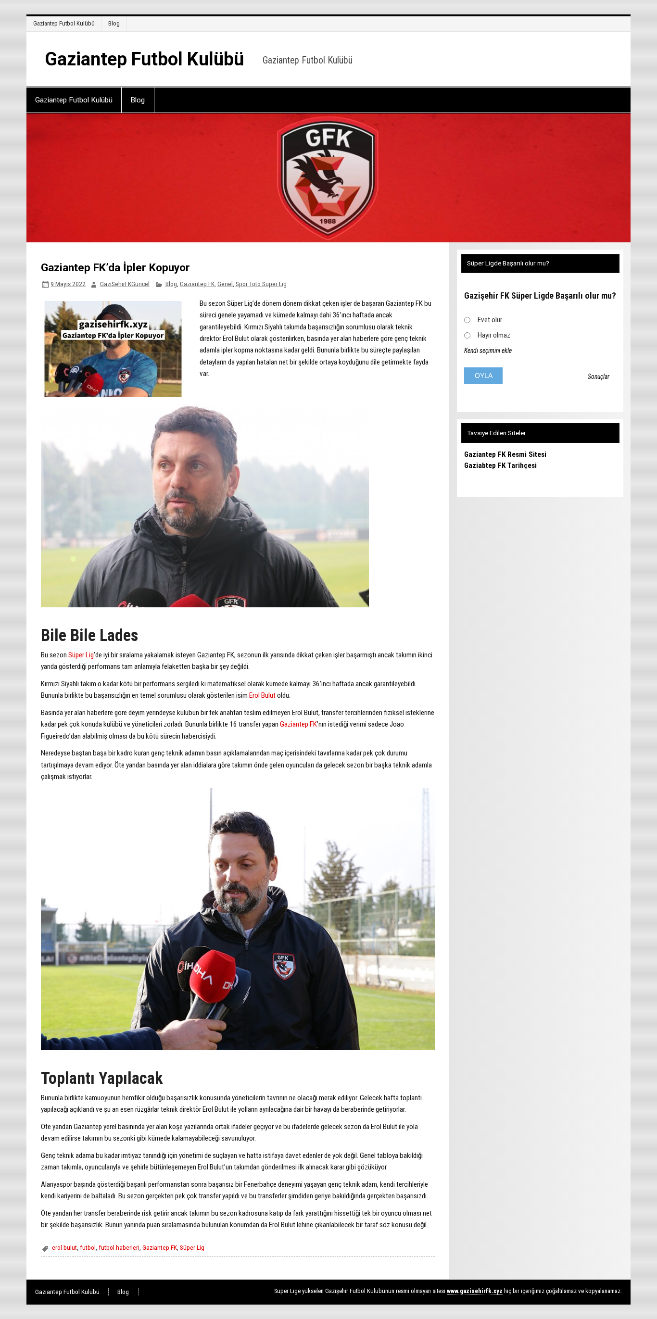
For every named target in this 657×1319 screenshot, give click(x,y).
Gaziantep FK (197, 284)
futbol (88, 1247)
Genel (225, 284)
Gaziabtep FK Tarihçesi (500, 465)
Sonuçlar (598, 376)
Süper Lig (81, 655)
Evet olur (490, 319)
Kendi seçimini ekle (488, 350)
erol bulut (64, 1247)
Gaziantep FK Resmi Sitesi (505, 454)
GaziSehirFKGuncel (125, 284)
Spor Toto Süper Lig (261, 284)
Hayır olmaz (494, 335)
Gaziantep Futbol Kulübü (64, 23)
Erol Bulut (262, 695)
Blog (114, 23)
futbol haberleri (119, 1247)
